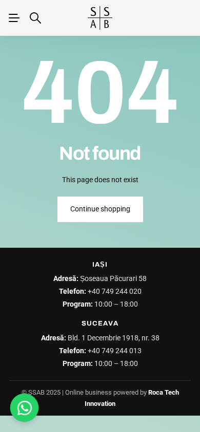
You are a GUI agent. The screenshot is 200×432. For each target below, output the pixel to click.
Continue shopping (100, 209)
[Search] (35, 18)
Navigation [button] (13, 18)
